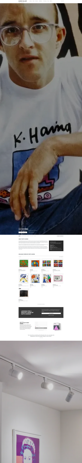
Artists (19, 2)
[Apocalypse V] (46, 278)
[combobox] (36, 326)
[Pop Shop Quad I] (46, 263)
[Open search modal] (61, 1)
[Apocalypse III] (24, 278)
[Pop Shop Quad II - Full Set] (58, 263)
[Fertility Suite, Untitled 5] (24, 263)
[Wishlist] (63, 1)
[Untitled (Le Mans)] (58, 278)
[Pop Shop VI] (35, 263)
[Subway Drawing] (24, 293)
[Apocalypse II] (35, 278)
